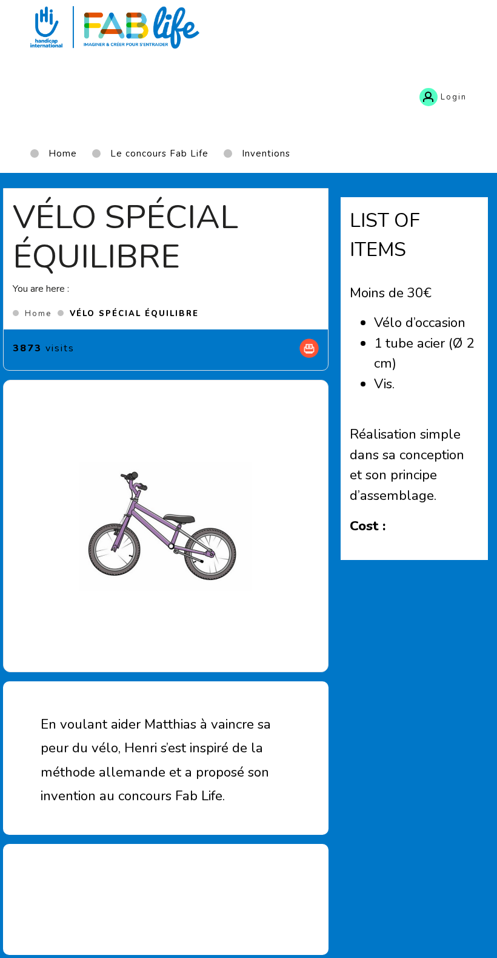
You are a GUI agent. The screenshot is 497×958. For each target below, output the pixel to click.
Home (38, 313)
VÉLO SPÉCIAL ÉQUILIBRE (134, 313)
